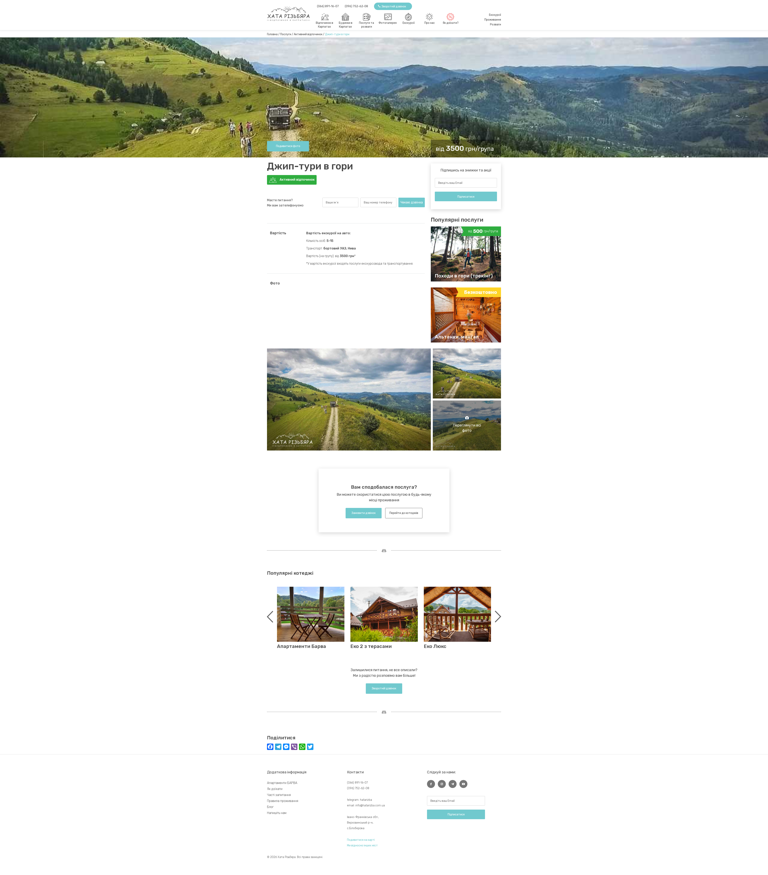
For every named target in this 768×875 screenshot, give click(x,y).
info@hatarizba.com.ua (370, 805)
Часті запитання (279, 795)
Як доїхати (274, 789)
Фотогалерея (388, 23)
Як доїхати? (451, 23)
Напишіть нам (276, 813)
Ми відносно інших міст (362, 845)
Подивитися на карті (361, 840)
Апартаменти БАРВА (282, 783)
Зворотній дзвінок (384, 688)
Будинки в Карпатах (345, 24)
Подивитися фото (288, 146)
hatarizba (366, 800)
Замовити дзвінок (364, 513)
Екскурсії (409, 23)
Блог (270, 807)
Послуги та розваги (366, 24)
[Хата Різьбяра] (292, 12)
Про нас (429, 23)
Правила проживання (282, 801)
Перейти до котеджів (403, 513)
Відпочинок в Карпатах (324, 24)
